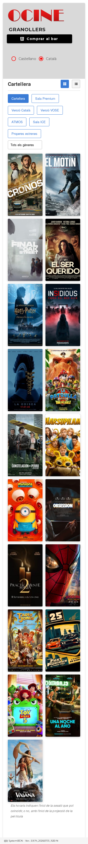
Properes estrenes (24, 133)
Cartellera (18, 98)
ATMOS (17, 121)
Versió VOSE (50, 110)
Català (51, 59)
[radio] (14, 59)
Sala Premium (45, 98)
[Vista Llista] (76, 84)
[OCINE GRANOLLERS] (36, 15)
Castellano (27, 59)
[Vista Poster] (65, 84)
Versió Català (20, 110)
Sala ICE (39, 121)
